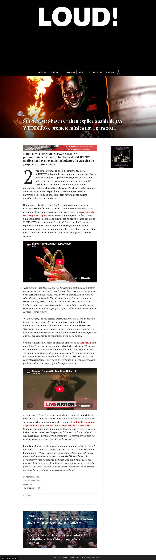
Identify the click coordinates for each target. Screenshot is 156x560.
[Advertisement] (78, 49)
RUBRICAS (110, 72)
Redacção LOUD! (33, 477)
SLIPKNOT (85, 342)
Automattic (97, 557)
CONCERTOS (56, 72)
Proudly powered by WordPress (66, 557)
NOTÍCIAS (42, 72)
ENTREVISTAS (95, 72)
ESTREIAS (70, 72)
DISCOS (81, 72)
